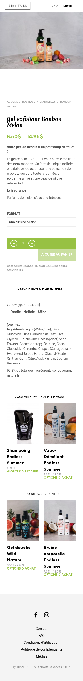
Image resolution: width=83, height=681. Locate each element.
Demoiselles (48, 102)
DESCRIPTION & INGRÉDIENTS (39, 289)
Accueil (12, 102)
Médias (41, 656)
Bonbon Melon (34, 266)
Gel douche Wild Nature (19, 554)
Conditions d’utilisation (41, 642)
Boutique (28, 102)
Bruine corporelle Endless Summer (54, 557)
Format (13, 213)
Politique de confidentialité (41, 649)
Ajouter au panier (56, 254)
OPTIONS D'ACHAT (58, 477)
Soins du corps (56, 266)
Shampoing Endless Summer (18, 457)
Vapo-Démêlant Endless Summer (54, 460)
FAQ (41, 635)
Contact (42, 628)
